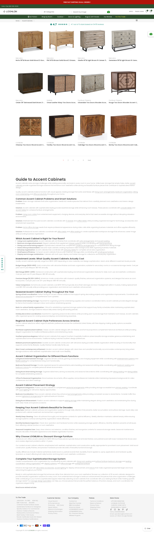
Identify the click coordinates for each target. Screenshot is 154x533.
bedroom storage (115, 461)
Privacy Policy (52, 513)
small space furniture (106, 252)
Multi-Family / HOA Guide (25, 515)
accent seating (104, 241)
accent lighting (60, 468)
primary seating (121, 388)
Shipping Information (55, 511)
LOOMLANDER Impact (76, 509)
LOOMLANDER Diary (75, 511)
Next (89, 160)
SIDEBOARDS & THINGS (118, 507)
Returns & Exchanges (55, 509)
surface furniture (101, 461)
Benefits (31, 503)
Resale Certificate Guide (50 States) (29, 517)
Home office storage (30, 227)
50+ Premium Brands (76, 513)
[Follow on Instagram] (115, 509)
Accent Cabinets (27, 20)
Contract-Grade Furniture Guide (28, 505)
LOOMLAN (19, 143)
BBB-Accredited (74, 505)
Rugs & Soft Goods (92, 17)
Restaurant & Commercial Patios (28, 513)
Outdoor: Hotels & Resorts (25, 511)
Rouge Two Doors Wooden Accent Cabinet (123, 103)
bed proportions (106, 243)
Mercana (19, 58)
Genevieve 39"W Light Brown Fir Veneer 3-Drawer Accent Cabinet (123, 60)
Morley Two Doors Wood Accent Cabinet (123, 145)
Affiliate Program (74, 515)
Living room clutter (30, 214)
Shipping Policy (95, 507)
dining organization (33, 463)
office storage (66, 463)
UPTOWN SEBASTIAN (117, 501)
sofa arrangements (87, 241)
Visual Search (53, 501)
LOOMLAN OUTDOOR (118, 503)
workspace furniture (82, 463)
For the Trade (120, 17)
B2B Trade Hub (22, 503)
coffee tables (82, 221)
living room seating (84, 461)
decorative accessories (45, 468)
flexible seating (21, 361)
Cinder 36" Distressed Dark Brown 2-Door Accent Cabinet (30, 103)
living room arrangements (105, 192)
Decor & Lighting (74, 17)
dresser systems (75, 243)
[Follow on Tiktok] (127, 509)
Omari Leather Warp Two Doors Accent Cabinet (61, 103)
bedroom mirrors (22, 367)
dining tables (132, 372)
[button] (2, 264)
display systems (50, 463)
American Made (74, 507)
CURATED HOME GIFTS (118, 505)
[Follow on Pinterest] (123, 509)
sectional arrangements (75, 388)
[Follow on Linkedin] (119, 509)
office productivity (40, 194)
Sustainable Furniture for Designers (29, 507)
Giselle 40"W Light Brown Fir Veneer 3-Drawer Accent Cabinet (92, 60)
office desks (62, 232)
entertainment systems (126, 359)
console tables (126, 208)
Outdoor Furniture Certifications (27, 519)
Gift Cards (60, 505)
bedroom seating (124, 365)
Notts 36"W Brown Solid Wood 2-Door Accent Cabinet (30, 60)
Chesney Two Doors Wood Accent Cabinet (30, 145)
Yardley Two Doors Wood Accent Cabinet (61, 145)
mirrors (92, 468)
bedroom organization (124, 192)
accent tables (21, 210)
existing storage (71, 401)
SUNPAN (49, 100)
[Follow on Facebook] (111, 509)
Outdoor (60, 17)
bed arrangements (74, 394)
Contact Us (73, 501)
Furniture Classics (84, 100)
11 (83, 160)
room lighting (24, 390)
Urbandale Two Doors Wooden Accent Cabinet (92, 103)
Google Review (127, 516)
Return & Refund (95, 503)
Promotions (94, 509)
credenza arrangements (85, 245)
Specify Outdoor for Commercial (28, 509)
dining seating (118, 372)
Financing (51, 505)
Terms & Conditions (97, 501)
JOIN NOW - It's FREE (23, 501)
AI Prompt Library (54, 503)
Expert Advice (52, 507)
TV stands (69, 221)
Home (17, 20)
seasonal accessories (24, 297)
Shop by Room (47, 17)
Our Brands (108, 17)
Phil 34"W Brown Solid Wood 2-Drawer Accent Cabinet (61, 60)
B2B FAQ (35, 501)
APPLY (131, 11)
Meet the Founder (75, 503)
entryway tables (70, 250)
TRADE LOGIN (139, 11)
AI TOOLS (33, 17)
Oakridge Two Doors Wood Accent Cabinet (92, 145)
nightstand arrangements (31, 396)
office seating (75, 232)
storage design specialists (41, 481)
